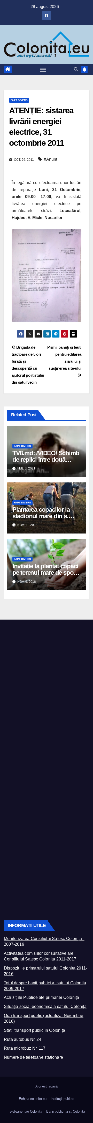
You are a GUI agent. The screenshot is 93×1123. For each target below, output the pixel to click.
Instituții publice (62, 1099)
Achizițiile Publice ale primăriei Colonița (41, 997)
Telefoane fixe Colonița (25, 1111)
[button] (76, 69)
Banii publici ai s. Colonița (65, 1111)
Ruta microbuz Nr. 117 (24, 1048)
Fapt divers (19, 100)
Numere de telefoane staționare (33, 1057)
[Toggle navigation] (43, 69)
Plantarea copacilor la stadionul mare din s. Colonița (41, 516)
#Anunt (50, 159)
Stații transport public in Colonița (34, 1030)
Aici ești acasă (46, 1086)
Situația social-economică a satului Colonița (45, 1006)
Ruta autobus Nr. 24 (22, 1039)
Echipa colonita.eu (33, 1099)
